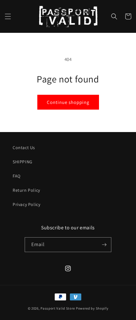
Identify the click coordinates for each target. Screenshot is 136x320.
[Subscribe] (104, 244)
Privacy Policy (26, 204)
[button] (8, 16)
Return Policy (26, 190)
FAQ (17, 176)
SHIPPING (23, 162)
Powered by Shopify (92, 308)
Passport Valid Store (57, 308)
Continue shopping (68, 102)
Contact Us (24, 147)
